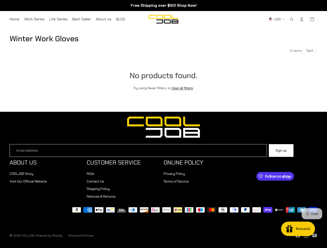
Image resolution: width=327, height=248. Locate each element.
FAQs (90, 173)
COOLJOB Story (21, 173)
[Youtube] (314, 235)
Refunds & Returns (101, 196)
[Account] (301, 19)
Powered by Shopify (48, 235)
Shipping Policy (98, 189)
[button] (311, 51)
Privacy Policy (174, 173)
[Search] (291, 19)
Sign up (281, 150)
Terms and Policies (81, 235)
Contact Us (95, 181)
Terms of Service (176, 181)
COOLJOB (27, 235)
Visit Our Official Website (28, 181)
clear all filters (182, 88)
